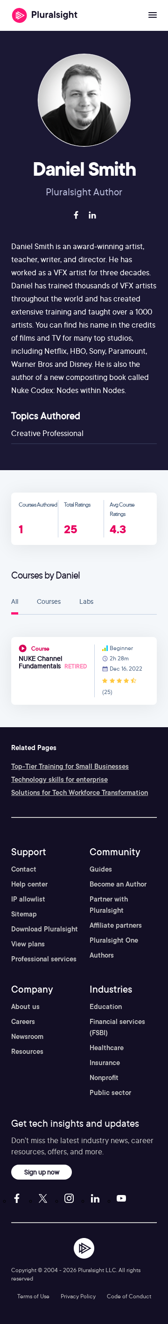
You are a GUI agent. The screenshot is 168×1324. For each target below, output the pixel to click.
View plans (28, 944)
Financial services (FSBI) (117, 1027)
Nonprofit (104, 1077)
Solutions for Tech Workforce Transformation (79, 792)
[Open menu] (152, 15)
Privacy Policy (78, 1296)
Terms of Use (33, 1296)
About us (25, 1006)
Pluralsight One (114, 940)
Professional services (44, 959)
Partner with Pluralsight (109, 904)
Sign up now (41, 1171)
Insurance (105, 1062)
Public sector (110, 1092)
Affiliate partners (116, 925)
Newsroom (27, 1036)
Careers (23, 1021)
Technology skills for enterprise (59, 779)
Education (106, 1006)
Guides (101, 869)
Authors (102, 955)
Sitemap (24, 914)
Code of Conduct (129, 1296)
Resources (27, 1051)
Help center (29, 884)
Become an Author (118, 884)
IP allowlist (28, 899)
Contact (23, 869)
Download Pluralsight (44, 929)
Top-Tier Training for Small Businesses (70, 766)
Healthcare (107, 1048)
